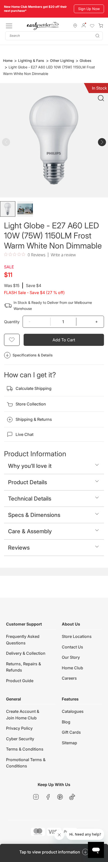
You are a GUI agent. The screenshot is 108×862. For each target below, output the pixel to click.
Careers (69, 678)
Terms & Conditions (24, 749)
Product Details (27, 482)
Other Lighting (62, 60)
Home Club (72, 667)
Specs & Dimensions (34, 515)
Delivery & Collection (25, 653)
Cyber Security (20, 738)
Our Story (71, 657)
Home (8, 60)
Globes (85, 60)
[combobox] (54, 35)
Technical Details (29, 498)
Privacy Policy (19, 728)
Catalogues (73, 711)
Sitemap (69, 742)
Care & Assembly (30, 531)
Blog (66, 721)
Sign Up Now (89, 9)
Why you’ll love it (29, 466)
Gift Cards (71, 732)
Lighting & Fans (31, 60)
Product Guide (19, 680)
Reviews (19, 547)
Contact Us (72, 646)
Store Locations (77, 636)
